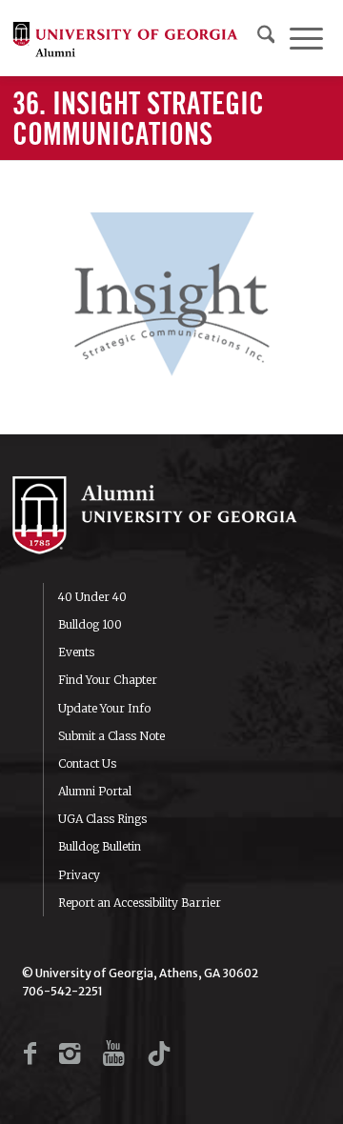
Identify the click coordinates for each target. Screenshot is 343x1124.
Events (76, 652)
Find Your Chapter (107, 679)
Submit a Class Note (111, 736)
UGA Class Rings (102, 819)
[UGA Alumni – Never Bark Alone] (125, 38)
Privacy (79, 875)
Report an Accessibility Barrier (139, 902)
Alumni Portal (94, 791)
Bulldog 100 (90, 624)
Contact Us (87, 763)
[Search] (266, 38)
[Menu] (306, 38)
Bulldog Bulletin (99, 846)
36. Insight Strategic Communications (138, 120)
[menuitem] (266, 38)
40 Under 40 (92, 597)
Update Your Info (104, 708)
